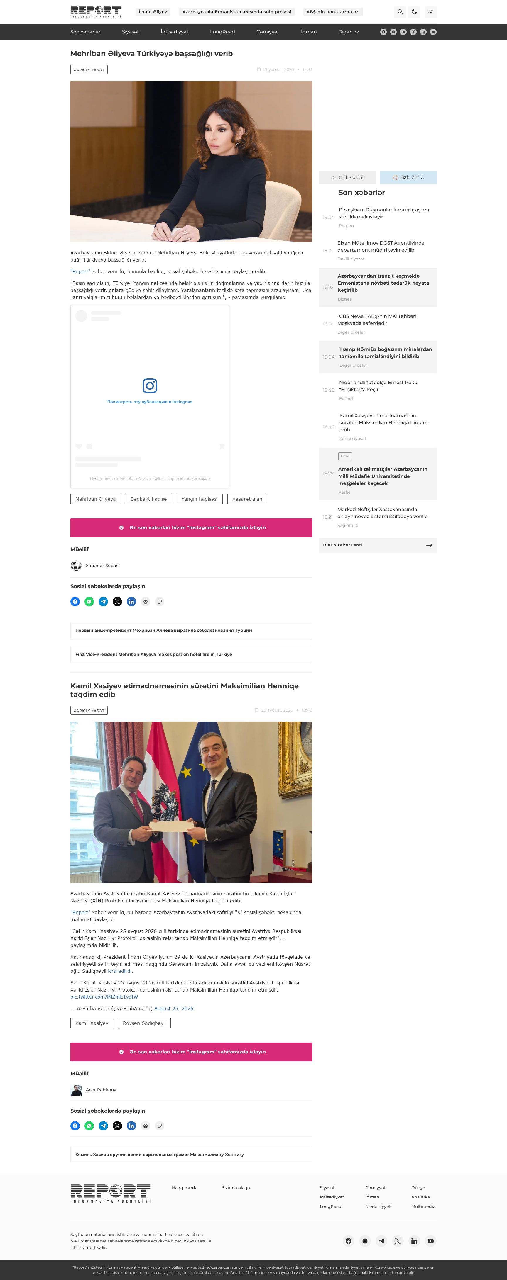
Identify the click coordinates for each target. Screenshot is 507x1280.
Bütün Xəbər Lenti (342, 545)
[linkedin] (423, 32)
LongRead (331, 1206)
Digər (344, 32)
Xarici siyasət (89, 69)
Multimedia (423, 1206)
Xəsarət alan (247, 499)
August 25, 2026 (173, 1008)
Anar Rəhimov (101, 1089)
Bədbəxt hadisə (149, 499)
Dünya (418, 1187)
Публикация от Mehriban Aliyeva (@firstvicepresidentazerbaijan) (150, 478)
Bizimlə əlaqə (235, 1187)
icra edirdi (119, 971)
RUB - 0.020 (351, 177)
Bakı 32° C (412, 177)
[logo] (95, 12)
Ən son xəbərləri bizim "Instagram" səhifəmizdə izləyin (198, 527)
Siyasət (327, 1187)
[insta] (393, 32)
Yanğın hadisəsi (200, 499)
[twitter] (413, 32)
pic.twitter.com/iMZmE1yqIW (104, 996)
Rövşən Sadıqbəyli (144, 1023)
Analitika (420, 1197)
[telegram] (403, 32)
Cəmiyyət (376, 1187)
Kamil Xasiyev (91, 1023)
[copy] (159, 601)
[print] (145, 601)
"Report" (80, 271)
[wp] (89, 601)
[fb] (383, 32)
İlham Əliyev (153, 11)
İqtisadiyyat (332, 1197)
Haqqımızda (184, 1187)
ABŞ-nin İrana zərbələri (333, 11)
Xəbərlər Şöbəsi (102, 565)
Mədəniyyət (378, 1206)
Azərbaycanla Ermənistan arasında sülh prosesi (236, 11)
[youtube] (433, 32)
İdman (372, 1197)
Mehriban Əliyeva (95, 499)
